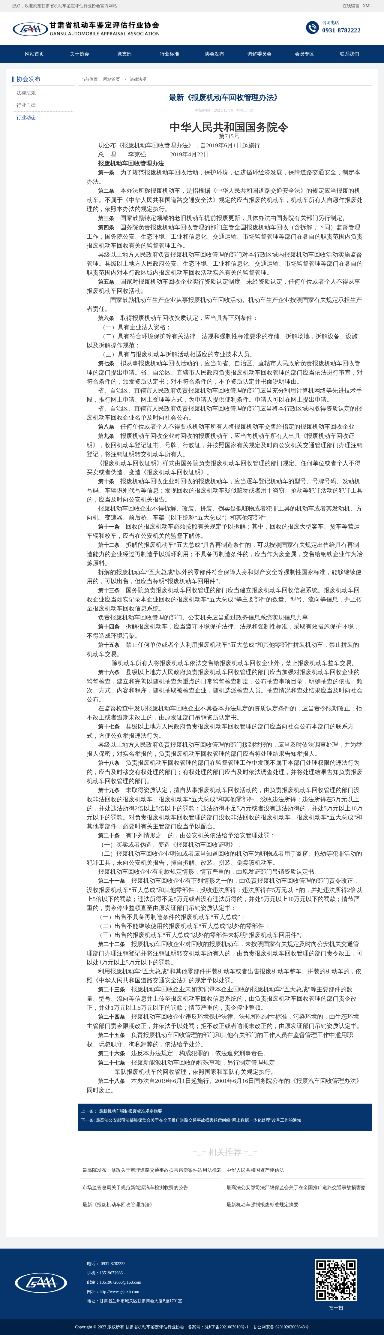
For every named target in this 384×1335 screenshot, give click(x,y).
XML (367, 6)
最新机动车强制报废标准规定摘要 (130, 1111)
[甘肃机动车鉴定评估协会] (86, 35)
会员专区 (304, 53)
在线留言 (351, 6)
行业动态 (26, 117)
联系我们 (349, 53)
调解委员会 (260, 53)
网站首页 (34, 53)
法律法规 (26, 92)
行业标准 (169, 53)
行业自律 (26, 105)
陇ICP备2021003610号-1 (226, 1327)
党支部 (124, 53)
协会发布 (214, 53)
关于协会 (79, 53)
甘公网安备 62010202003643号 (281, 1327)
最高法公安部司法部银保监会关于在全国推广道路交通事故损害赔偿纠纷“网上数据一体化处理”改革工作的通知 (198, 1120)
